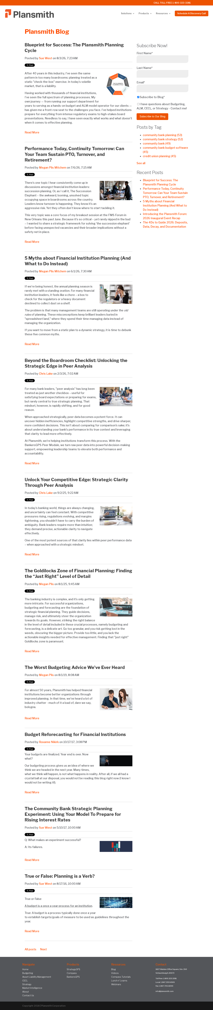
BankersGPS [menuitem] (73, 976)
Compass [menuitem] (72, 973)
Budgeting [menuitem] (27, 973)
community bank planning (162, 135)
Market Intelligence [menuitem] (32, 988)
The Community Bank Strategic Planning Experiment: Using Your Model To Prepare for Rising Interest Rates (73, 814)
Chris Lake (46, 373)
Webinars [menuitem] (116, 984)
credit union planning (159, 156)
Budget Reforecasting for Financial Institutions (75, 734)
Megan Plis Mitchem (52, 167)
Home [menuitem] (25, 969)
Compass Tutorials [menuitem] (121, 976)
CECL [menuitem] (25, 980)
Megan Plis (46, 584)
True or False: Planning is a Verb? (60, 876)
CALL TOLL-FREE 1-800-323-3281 (172, 3)
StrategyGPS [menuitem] (73, 969)
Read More (32, 132)
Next (43, 949)
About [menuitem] (25, 991)
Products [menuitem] (144, 13)
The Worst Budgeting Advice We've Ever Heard (75, 667)
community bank (157, 143)
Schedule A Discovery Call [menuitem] (191, 13)
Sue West (45, 58)
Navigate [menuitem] (28, 964)
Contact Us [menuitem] (28, 995)
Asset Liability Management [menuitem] (36, 976)
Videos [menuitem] (115, 973)
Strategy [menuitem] (26, 984)
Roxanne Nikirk (49, 742)
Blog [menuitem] (113, 969)
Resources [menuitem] (162, 13)
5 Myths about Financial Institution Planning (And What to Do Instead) (165, 205)
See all (141, 163)
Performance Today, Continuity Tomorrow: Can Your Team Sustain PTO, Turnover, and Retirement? (74, 154)
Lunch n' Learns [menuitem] (119, 980)
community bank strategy (163, 139)
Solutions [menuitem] (126, 13)
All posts (30, 949)
